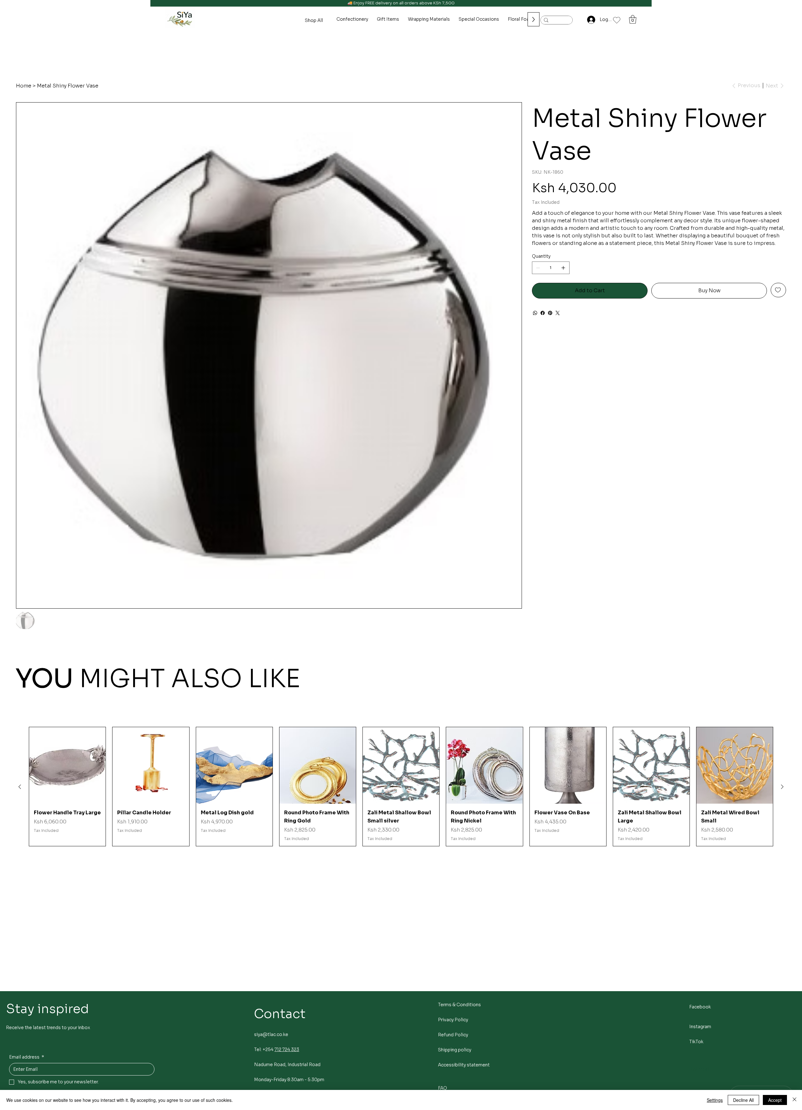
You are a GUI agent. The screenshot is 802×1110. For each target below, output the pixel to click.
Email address (26, 1057)
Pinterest (699, 1069)
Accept (775, 1100)
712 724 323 (286, 1049)
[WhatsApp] (535, 313)
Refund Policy (453, 1035)
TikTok (696, 1041)
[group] (401, 787)
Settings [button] (715, 1100)
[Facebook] (542, 313)
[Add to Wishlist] (778, 290)
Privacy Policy (453, 1020)
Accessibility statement (464, 1065)
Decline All (743, 1100)
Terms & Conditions (459, 1004)
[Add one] (563, 268)
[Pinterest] (550, 313)
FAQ (442, 1088)
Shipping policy (454, 1050)
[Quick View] (67, 765)
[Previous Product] (19, 786)
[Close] (794, 1100)
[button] (632, 19)
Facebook (700, 1007)
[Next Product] (782, 786)
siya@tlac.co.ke (271, 1034)
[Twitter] (558, 313)
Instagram (700, 1026)
